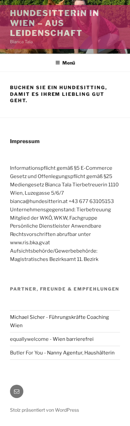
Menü (68, 63)
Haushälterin (99, 353)
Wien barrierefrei (73, 339)
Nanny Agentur (64, 353)
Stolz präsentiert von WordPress (44, 410)
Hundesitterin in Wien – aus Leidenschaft (54, 23)
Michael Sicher (27, 317)
